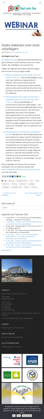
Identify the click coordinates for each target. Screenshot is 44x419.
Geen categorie (14, 52)
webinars (34, 187)
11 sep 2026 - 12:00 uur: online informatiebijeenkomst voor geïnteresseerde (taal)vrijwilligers (24, 223)
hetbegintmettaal (21, 181)
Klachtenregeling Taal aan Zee (12, 347)
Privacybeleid (27, 415)
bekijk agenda (6, 250)
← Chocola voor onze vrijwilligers (9, 194)
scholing (14, 184)
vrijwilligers (5, 187)
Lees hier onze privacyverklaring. (12, 337)
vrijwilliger (31, 184)
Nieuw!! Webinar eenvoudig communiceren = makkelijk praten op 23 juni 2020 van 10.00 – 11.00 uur (23, 99)
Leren (31, 181)
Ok (14, 415)
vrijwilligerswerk (16, 187)
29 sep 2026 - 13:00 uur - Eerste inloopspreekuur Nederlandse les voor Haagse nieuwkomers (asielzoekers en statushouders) (22, 236)
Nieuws (22, 52)
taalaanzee (22, 184)
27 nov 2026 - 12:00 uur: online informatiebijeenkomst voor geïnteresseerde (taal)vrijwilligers (24, 246)
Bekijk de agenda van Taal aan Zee (13, 328)
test (26, 52)
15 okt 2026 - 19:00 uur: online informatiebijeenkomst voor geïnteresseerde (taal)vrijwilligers (24, 242)
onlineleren (6, 184)
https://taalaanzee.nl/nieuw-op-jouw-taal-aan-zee (21, 169)
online (37, 181)
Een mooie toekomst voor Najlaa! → (33, 194)
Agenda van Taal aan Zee (15, 214)
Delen (24, 176)
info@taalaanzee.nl (8, 299)
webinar (26, 187)
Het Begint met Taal (9, 60)
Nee (18, 415)
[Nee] (41, 412)
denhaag (11, 181)
